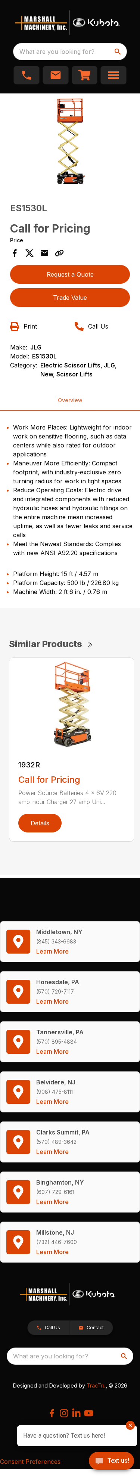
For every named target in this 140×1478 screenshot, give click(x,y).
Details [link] (40, 823)
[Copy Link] (59, 253)
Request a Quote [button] (70, 274)
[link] (85, 75)
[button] (26, 75)
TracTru (96, 1385)
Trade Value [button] (70, 297)
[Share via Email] (44, 253)
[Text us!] (111, 1461)
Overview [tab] (70, 400)
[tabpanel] (70, 142)
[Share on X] (29, 253)
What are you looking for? (56, 51)
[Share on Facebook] (14, 253)
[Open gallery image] (70, 141)
